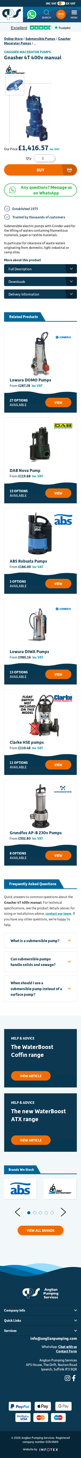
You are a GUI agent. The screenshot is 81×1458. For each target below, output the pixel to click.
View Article (31, 1076)
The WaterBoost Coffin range (32, 1050)
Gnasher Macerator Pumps (27, 52)
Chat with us (67, 1346)
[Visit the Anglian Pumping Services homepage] (11, 14)
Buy (40, 170)
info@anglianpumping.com (53, 1338)
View (58, 402)
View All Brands (40, 1230)
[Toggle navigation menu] (74, 14)
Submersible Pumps (40, 38)
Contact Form (66, 1351)
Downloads (17, 281)
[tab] (28, 1212)
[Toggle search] (46, 14)
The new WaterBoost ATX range (38, 1115)
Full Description (20, 269)
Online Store (13, 38)
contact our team (58, 913)
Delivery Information (24, 294)
